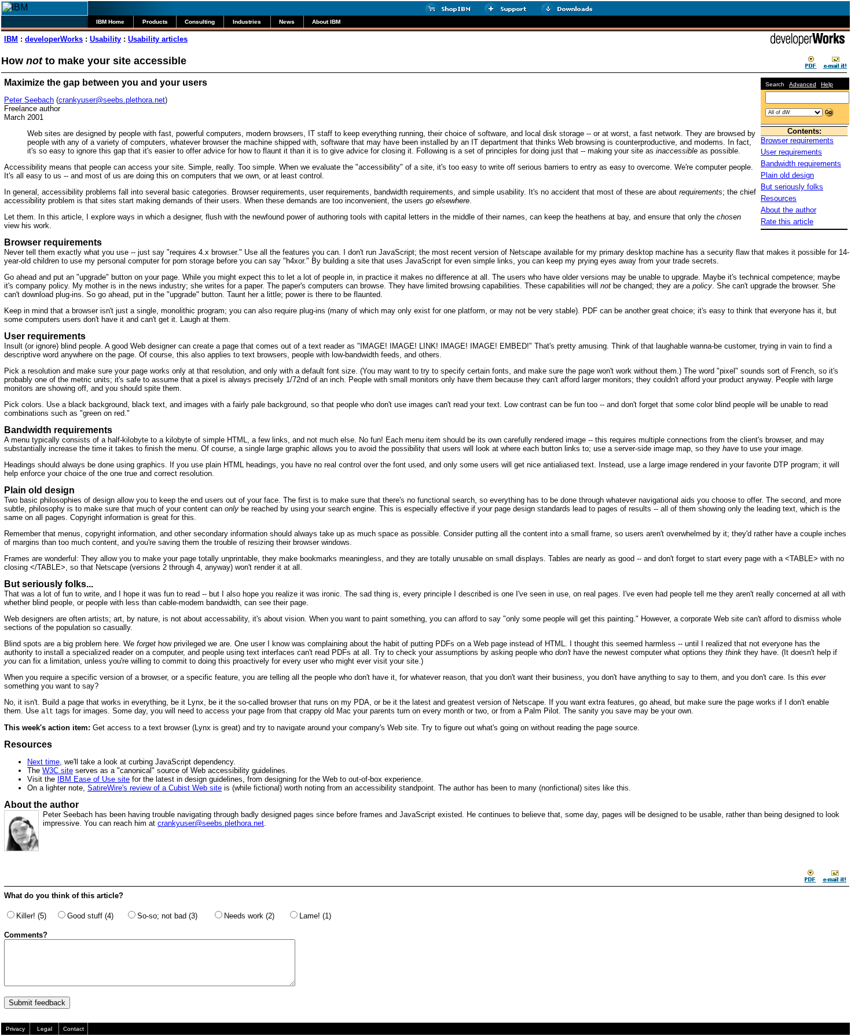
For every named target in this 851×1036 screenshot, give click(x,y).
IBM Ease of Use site (93, 779)
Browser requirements (797, 140)
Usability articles (158, 39)
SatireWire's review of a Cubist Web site (154, 788)
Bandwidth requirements (801, 163)
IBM (11, 39)
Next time (43, 761)
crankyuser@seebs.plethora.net (111, 100)
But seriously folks (792, 186)
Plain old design (787, 175)
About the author (788, 210)
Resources (779, 198)
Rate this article (787, 221)
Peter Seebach (29, 100)
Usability (105, 39)
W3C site (57, 770)
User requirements (791, 152)
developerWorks (54, 39)
